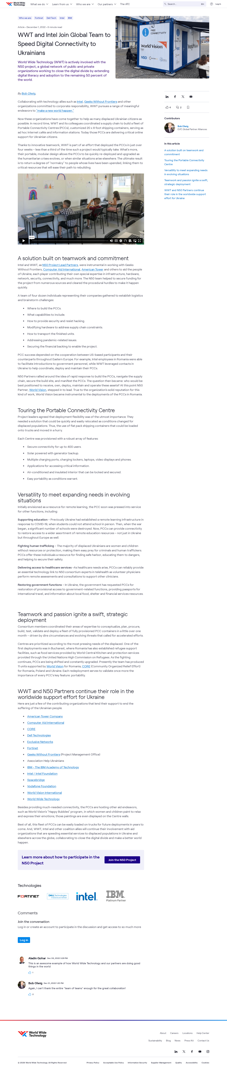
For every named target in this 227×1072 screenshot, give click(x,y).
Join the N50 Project (122, 860)
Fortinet (39, 17)
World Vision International (44, 792)
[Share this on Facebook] (175, 96)
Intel (62, 17)
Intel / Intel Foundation (42, 773)
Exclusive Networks (40, 741)
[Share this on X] (183, 96)
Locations (187, 1033)
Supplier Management (161, 1062)
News (177, 1040)
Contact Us (203, 1040)
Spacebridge (36, 780)
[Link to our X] (184, 1051)
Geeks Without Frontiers (100, 101)
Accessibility (192, 1062)
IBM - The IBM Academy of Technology (53, 767)
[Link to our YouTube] (200, 1051)
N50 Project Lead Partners (60, 265)
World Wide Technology (43, 799)
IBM (70, 17)
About (163, 1033)
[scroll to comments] (177, 107)
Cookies (205, 1062)
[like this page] (167, 107)
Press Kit (189, 1040)
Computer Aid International (61, 269)
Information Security (137, 1062)
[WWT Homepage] (15, 4)
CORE (86, 666)
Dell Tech (51, 17)
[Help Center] (211, 4)
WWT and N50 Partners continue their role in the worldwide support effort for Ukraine (185, 194)
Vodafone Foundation (41, 786)
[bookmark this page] (188, 107)
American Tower (92, 269)
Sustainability (155, 1040)
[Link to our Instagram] (208, 1051)
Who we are (25, 17)
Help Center (203, 1033)
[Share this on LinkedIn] (167, 96)
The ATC (125, 3)
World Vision (37, 390)
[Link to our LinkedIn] (176, 1051)
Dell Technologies (39, 735)
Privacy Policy (93, 1062)
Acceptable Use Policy (113, 1062)
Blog (168, 1040)
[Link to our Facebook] (192, 1051)
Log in (218, 4)
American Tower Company (45, 716)
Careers (174, 1033)
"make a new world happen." (55, 110)
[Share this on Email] (191, 96)
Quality (178, 1062)
